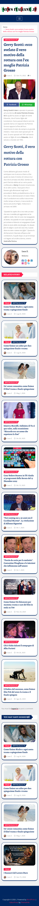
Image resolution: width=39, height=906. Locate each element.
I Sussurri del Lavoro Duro (16, 872)
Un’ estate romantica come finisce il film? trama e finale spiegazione (19, 388)
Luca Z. (9, 76)
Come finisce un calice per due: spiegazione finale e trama (18, 347)
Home (5, 27)
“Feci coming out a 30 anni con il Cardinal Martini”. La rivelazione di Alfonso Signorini (19, 520)
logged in (14, 709)
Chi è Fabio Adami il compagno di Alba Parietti (19, 647)
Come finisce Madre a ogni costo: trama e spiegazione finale (18, 308)
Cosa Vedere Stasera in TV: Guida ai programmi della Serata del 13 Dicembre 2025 (19, 478)
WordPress (31, 899)
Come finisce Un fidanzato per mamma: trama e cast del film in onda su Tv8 (18, 604)
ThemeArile (25, 902)
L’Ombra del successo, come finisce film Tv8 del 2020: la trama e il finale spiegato (19, 692)
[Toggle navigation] (19, 19)
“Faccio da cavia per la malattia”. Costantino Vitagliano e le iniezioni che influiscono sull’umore (19, 563)
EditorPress (14, 902)
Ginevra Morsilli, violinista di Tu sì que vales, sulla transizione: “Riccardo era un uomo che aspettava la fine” (19, 430)
